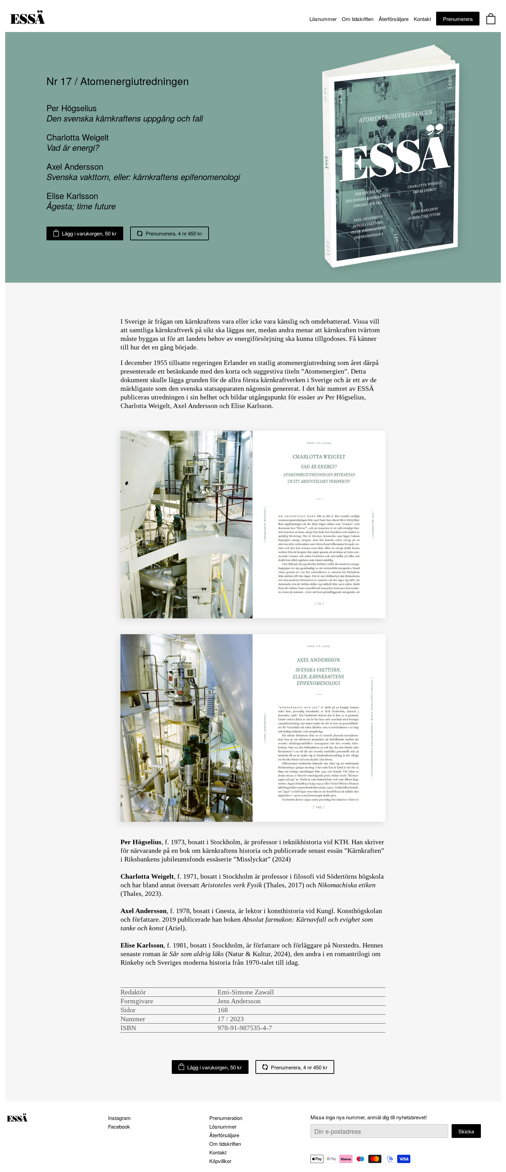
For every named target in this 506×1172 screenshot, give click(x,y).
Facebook (119, 1126)
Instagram (119, 1117)
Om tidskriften (357, 18)
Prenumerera (458, 18)
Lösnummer (323, 18)
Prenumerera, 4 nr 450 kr (174, 233)
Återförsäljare (394, 18)
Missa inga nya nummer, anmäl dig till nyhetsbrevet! (368, 1117)
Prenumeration (225, 1117)
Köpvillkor (220, 1160)
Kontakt (422, 18)
